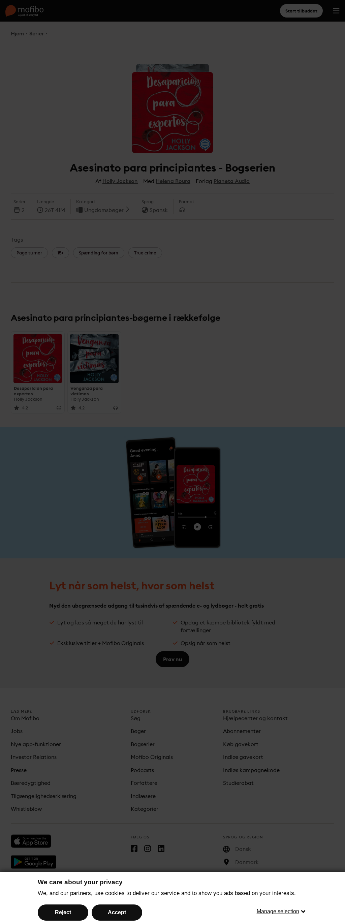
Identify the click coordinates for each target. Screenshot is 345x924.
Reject (63, 912)
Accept (117, 912)
